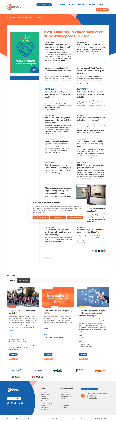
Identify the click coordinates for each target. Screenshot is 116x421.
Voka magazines (45, 407)
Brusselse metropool (66, 396)
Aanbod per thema (89, 10)
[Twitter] (99, 251)
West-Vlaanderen (47, 257)
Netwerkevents (68, 10)
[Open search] (107, 4)
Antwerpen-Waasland (66, 394)
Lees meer (14, 355)
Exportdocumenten (46, 409)
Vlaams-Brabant (65, 405)
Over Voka (81, 5)
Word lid (27, 418)
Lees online (24, 78)
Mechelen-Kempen (65, 401)
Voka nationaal (65, 392)
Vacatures (71, 5)
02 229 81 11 (92, 396)
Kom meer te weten (38, 212)
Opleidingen (57, 10)
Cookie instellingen (90, 418)
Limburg (63, 398)
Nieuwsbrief (15, 418)
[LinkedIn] (102, 251)
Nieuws (62, 5)
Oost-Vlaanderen (65, 403)
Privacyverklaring (71, 418)
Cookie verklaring (80, 418)
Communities (44, 398)
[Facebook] (96, 251)
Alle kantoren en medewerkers (16, 407)
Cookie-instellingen (75, 217)
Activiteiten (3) (23, 280)
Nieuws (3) (12, 280)
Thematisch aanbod (46, 401)
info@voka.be (93, 398)
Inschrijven (13, 358)
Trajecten (79, 10)
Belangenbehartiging (46, 403)
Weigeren (58, 217)
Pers (11, 418)
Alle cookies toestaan (40, 217)
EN (7, 418)
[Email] (104, 251)
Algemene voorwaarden (61, 418)
